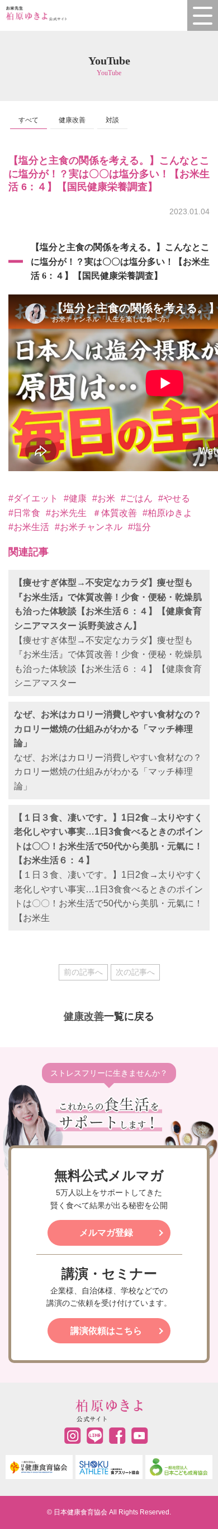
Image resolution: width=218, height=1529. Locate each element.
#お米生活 (28, 527)
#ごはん (137, 498)
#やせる (174, 498)
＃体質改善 (114, 513)
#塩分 (139, 527)
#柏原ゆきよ (167, 513)
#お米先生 (66, 513)
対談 (112, 120)
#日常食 (24, 513)
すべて (28, 120)
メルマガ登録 (106, 1232)
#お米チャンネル (88, 527)
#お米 (103, 498)
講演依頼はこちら (106, 1330)
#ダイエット (33, 498)
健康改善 (72, 120)
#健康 (75, 498)
